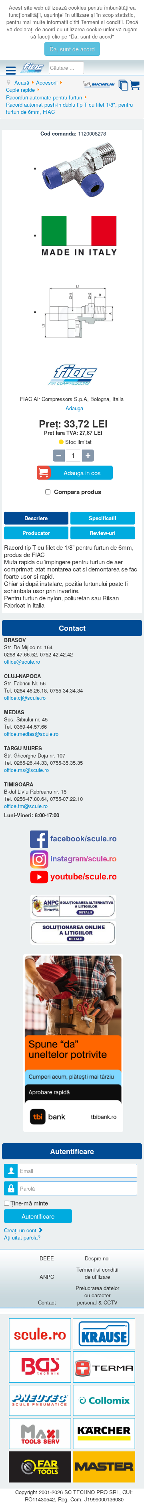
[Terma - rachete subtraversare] (104, 1367)
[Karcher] (104, 1434)
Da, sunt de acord (72, 49)
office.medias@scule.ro (31, 733)
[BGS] (41, 1367)
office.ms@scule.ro (26, 770)
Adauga (74, 408)
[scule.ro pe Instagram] (73, 859)
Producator (36, 533)
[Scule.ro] (41, 1334)
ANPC (47, 1276)
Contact (47, 1302)
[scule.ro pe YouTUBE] (73, 877)
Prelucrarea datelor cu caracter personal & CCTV (97, 1295)
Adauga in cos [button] (82, 472)
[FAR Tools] (41, 1467)
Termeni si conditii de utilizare (97, 1273)
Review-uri (103, 533)
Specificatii (102, 518)
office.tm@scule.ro (26, 806)
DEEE (47, 1258)
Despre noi (97, 1258)
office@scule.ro (22, 661)
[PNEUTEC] (41, 1400)
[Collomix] (104, 1400)
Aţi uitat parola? (22, 1237)
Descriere (36, 518)
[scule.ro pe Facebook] (73, 839)
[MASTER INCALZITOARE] (104, 1467)
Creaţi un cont (21, 1230)
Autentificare (38, 1216)
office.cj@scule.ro (25, 697)
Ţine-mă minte (29, 1203)
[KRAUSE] (104, 1334)
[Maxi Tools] (41, 1434)
